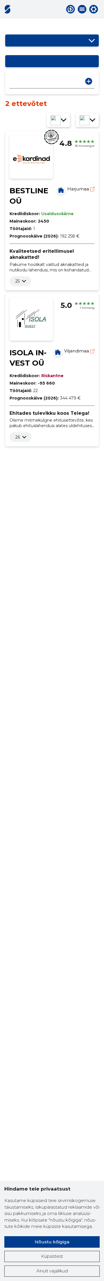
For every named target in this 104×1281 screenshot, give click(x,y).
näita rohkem (17, 281)
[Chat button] (70, 9)
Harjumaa (78, 189)
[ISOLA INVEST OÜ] (57, 352)
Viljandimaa (77, 351)
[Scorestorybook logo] (7, 9)
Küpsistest (52, 1256)
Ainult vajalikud (52, 1271)
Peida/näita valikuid (91, 40)
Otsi (88, 81)
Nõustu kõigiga (52, 1242)
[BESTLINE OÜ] (61, 190)
